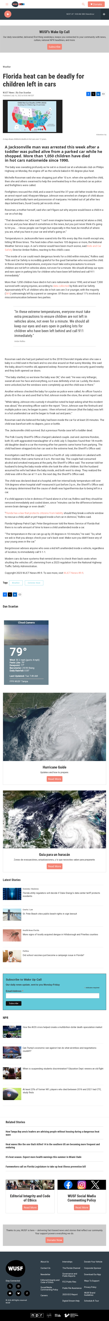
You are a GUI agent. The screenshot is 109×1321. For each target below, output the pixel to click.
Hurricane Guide (54, 767)
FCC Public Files (69, 1282)
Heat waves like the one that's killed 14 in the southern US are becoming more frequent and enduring (53, 1146)
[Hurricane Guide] (54, 727)
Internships (67, 1262)
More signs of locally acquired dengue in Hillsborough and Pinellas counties (60, 934)
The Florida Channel (71, 1268)
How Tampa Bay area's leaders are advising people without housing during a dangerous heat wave (52, 1133)
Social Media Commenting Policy (49, 1288)
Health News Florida (31, 930)
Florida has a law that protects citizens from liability (34, 513)
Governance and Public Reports (69, 1275)
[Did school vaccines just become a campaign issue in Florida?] (12, 956)
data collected (61, 285)
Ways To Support (91, 1281)
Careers (44, 1295)
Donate (97, 4)
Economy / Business (31, 889)
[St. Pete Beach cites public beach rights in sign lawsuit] (12, 915)
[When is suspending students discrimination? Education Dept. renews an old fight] (12, 1073)
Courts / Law (28, 909)
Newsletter (45, 1274)
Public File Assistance (72, 1288)
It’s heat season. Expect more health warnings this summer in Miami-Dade (43, 1157)
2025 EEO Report (70, 1294)
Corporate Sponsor (92, 1268)
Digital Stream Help (71, 1301)
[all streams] (105, 14)
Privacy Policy (90, 1287)
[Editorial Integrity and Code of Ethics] (30, 1185)
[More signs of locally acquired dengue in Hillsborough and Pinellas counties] (12, 935)
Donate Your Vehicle (93, 1262)
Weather (7, 66)
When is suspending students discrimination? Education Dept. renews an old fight (63, 1068)
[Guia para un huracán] (54, 819)
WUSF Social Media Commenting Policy (82, 1198)
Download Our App (92, 1274)
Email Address (14, 991)
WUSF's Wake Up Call (54, 32)
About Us (45, 1262)
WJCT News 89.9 (73, 572)
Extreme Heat (34, 583)
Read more (54, 779)
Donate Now (54, 1240)
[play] (8, 14)
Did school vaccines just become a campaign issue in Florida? (53, 955)
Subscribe (54, 46)
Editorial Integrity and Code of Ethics (30, 1198)
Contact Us (45, 1268)
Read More (30, 1207)
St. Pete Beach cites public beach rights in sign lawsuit (50, 913)
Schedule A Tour (91, 1301)
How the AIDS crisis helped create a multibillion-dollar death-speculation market (62, 1027)
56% (8, 293)
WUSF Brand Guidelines (89, 1294)
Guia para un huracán (54, 854)
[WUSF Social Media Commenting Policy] (81, 1185)
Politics (26, 951)
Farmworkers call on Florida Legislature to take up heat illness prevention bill (46, 1166)
